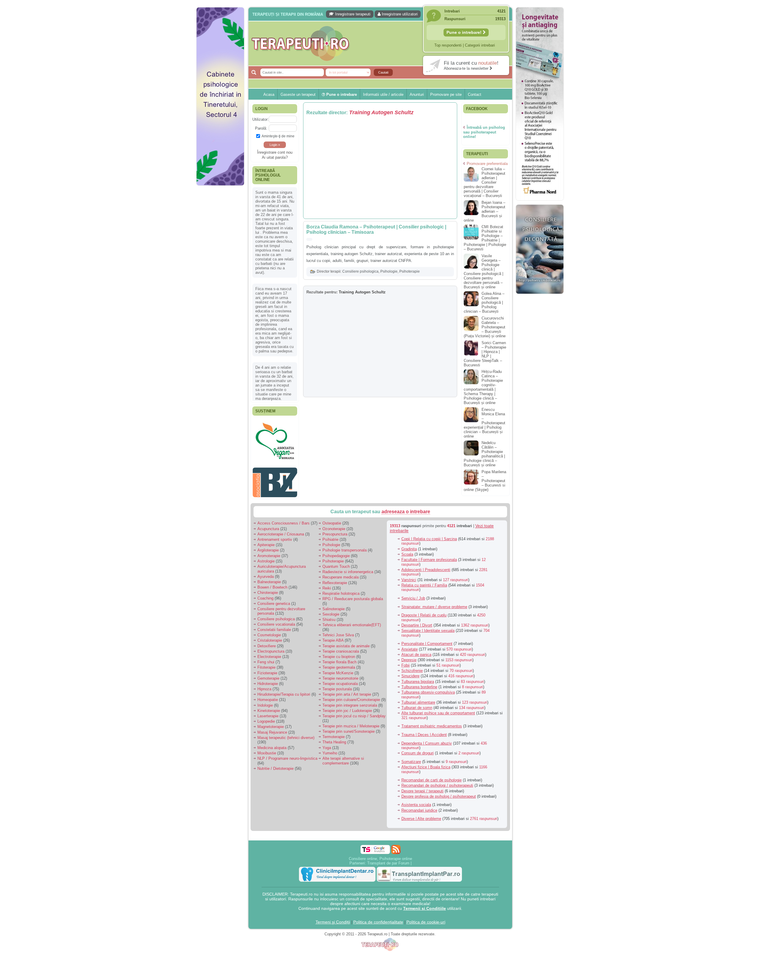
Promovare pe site (446, 94)
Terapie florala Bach (339, 659)
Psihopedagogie (336, 552)
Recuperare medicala (340, 574)
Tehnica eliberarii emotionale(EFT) (351, 622)
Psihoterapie (409, 271)
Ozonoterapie (333, 525)
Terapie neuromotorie (340, 675)
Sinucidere (410, 673)
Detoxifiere (266, 642)
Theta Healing (334, 739)
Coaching (265, 595)
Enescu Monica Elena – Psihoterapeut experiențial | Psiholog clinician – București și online (484, 422)
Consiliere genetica (273, 600)
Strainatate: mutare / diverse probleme (434, 603)
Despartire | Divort (416, 622)
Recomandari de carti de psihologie (431, 777)
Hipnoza (264, 686)
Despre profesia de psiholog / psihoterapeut (438, 793)
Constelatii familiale (274, 626)
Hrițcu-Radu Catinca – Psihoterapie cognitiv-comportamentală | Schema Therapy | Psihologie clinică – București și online (483, 387)
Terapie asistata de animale (346, 642)
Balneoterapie (269, 579)
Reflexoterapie (334, 579)
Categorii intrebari (480, 45)
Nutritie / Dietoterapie (275, 765)
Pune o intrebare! (464, 32)
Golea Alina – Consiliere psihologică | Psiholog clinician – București (484, 302)
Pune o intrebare (341, 94)
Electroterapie (269, 653)
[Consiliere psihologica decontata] (539, 297)
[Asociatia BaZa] (275, 429)
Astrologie (266, 558)
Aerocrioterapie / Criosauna (280, 531)
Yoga (326, 744)
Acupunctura (268, 525)
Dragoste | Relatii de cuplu (423, 612)
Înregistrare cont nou (274, 152)
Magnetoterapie (270, 723)
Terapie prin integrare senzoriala (349, 702)
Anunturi (417, 94)
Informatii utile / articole (383, 94)
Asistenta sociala (416, 801)
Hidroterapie (267, 680)
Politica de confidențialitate (378, 918)
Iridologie (265, 702)
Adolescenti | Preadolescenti (425, 566)
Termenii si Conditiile (424, 905)
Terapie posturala (337, 686)
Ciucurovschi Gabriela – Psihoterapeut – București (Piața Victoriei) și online (485, 327)
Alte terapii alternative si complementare (343, 757)
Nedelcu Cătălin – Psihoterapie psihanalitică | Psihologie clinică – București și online (484, 454)
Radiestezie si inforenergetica (347, 569)
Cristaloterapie (269, 637)
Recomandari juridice (419, 807)
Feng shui (265, 659)
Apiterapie (266, 542)
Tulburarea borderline (419, 683)
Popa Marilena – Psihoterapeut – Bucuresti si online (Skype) (485, 481)
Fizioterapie (267, 669)
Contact (474, 94)
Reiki (326, 585)
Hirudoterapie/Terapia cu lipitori (283, 691)
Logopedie (266, 718)
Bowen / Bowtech (272, 584)
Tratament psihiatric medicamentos (431, 723)
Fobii (405, 662)
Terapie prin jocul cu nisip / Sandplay (354, 713)
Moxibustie (266, 750)
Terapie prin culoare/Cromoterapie (351, 696)
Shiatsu (328, 616)
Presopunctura (334, 531)
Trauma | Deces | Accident (424, 731)
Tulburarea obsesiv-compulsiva (428, 689)
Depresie (409, 657)
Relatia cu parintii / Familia (424, 582)
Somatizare (411, 758)
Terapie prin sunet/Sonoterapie (348, 728)
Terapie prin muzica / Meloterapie (350, 723)
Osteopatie (331, 520)
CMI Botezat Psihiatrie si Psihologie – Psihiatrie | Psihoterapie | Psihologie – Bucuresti (485, 238)
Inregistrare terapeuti (352, 14)
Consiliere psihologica (360, 271)
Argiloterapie (268, 547)
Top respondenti (448, 45)
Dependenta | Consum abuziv (426, 740)
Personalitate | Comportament (426, 640)
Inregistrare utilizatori (399, 14)
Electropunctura (270, 648)
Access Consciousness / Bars (283, 520)
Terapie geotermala (338, 664)
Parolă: (261, 128)
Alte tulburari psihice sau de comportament (438, 710)
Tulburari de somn (416, 704)
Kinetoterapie (268, 707)
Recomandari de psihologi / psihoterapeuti (437, 782)
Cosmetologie (269, 632)
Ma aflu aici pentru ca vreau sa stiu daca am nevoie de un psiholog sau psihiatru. (274, 325)
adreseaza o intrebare (405, 508)
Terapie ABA (332, 637)
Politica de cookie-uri (425, 918)
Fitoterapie (266, 664)
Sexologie (330, 611)
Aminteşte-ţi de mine (278, 136)
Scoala (407, 551)
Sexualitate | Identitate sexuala (428, 627)
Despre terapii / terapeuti (422, 788)
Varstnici (408, 576)
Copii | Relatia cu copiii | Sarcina (429, 536)
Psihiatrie (330, 536)
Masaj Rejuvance (272, 729)
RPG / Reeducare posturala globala (352, 596)
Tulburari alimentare (418, 699)
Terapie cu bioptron (338, 653)
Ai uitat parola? (275, 157)
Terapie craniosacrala (340, 648)
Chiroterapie (267, 589)
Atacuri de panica (416, 651)
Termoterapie (333, 734)
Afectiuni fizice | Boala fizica (425, 764)
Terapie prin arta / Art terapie (346, 691)
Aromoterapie (268, 552)
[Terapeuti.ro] (381, 43)
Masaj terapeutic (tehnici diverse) (285, 734)
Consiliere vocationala (276, 621)
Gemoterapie (268, 675)
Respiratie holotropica (341, 590)
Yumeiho (329, 750)
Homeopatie (267, 696)
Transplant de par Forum (388, 860)
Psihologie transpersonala (344, 547)
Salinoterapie (333, 606)
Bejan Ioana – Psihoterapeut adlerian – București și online (484, 211)
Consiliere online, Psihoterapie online (380, 855)
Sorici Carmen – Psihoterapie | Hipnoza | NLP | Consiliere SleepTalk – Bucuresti (485, 354)
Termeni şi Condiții (333, 918)
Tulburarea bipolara (417, 678)
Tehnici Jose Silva (338, 632)
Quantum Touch (336, 563)
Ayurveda (265, 573)
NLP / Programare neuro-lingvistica (287, 755)
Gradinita (409, 545)
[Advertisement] (220, 279)
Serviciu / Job (413, 595)
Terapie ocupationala (340, 680)
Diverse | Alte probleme (421, 815)
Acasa (268, 94)
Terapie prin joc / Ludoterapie (347, 707)
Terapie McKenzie (337, 669)
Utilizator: (260, 119)
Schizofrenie (412, 667)
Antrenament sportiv (274, 536)
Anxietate (409, 646)
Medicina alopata (271, 744)
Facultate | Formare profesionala (429, 556)
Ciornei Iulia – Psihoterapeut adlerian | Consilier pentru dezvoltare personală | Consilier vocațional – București (484, 182)
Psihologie (389, 271)
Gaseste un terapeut (298, 94)
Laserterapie (267, 713)
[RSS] (395, 846)
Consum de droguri (417, 750)
